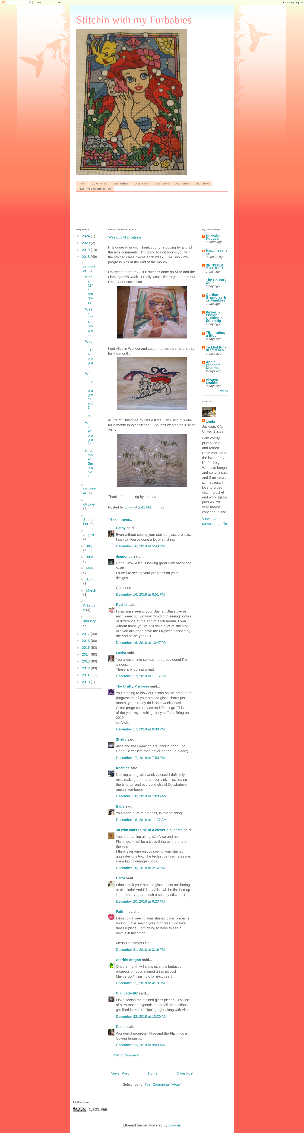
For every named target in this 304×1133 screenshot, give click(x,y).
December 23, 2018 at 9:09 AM (140, 1045)
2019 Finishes (202, 184)
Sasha (121, 653)
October (89, 504)
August (88, 535)
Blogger (174, 1125)
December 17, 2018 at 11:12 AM (141, 676)
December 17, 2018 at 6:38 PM (140, 729)
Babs (120, 806)
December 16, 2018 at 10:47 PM (141, 643)
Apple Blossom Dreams (213, 365)
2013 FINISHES (99, 184)
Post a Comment (125, 1055)
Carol (120, 878)
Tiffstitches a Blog (215, 334)
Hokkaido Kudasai (213, 237)
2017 (86, 634)
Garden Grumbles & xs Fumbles (216, 297)
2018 (86, 257)
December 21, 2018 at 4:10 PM (140, 983)
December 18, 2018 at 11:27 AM (141, 820)
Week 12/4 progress (89, 322)
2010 (86, 682)
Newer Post (120, 1073)
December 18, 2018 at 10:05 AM (141, 796)
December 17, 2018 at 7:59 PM (140, 758)
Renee (121, 1027)
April (89, 579)
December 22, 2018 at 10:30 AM (141, 1016)
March (91, 590)
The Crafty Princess (132, 686)
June (90, 557)
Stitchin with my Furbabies (133, 20)
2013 (86, 661)
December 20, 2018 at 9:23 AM (140, 901)
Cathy (121, 528)
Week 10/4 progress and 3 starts (89, 395)
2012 (86, 668)
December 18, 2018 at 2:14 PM (140, 868)
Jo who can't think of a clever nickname (149, 830)
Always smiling (212, 381)
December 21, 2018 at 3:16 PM (140, 950)
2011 (86, 675)
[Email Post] (162, 507)
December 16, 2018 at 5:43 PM (140, 546)
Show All (223, 390)
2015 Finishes (142, 184)
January (89, 621)
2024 (86, 236)
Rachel (121, 605)
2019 (86, 250)
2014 (86, 654)
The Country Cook (216, 281)
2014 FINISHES (121, 184)
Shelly (121, 739)
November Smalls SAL (89, 463)
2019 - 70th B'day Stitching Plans (95, 189)
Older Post (185, 1073)
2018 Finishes (182, 184)
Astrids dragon (128, 960)
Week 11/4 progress (89, 354)
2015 (86, 647)
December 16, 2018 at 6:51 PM (140, 594)
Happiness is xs (216, 252)
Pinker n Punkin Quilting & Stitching (214, 316)
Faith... (122, 912)
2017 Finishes (162, 184)
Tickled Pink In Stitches (216, 348)
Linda (210, 421)
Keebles (122, 768)
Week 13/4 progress (89, 289)
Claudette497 (127, 993)
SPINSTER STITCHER (214, 266)
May (89, 568)
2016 (86, 641)
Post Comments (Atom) (162, 1084)
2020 (86, 243)
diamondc (124, 556)
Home (82, 184)
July (89, 546)
